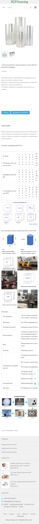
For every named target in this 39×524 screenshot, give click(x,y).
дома (5, 514)
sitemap (21, 516)
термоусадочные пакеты (9, 448)
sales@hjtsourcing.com (12, 501)
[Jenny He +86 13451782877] (35, 373)
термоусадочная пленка (9, 444)
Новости (25, 514)
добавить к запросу (20, 112)
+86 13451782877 (10, 498)
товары (11, 514)
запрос (6, 113)
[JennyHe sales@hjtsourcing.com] (35, 378)
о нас (18, 514)
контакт (33, 514)
